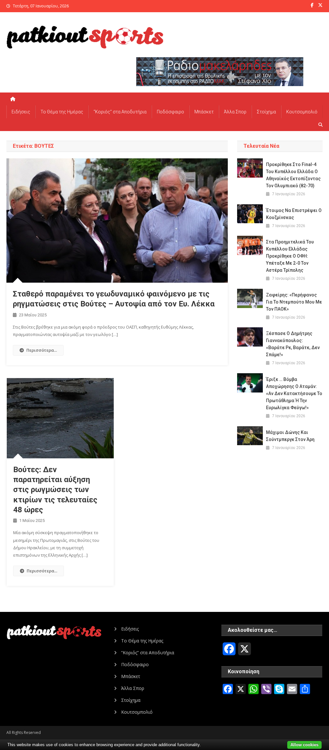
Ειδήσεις (21, 111)
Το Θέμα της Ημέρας (61, 111)
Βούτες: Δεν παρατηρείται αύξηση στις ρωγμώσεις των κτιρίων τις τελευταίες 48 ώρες (55, 489)
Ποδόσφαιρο (170, 111)
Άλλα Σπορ (235, 111)
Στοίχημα (266, 111)
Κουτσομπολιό (301, 111)
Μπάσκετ (204, 111)
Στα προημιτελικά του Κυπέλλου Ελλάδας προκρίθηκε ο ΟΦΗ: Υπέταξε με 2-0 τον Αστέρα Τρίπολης (290, 256)
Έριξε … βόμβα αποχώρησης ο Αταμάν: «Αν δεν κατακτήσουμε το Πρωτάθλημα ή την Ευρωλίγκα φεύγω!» (294, 393)
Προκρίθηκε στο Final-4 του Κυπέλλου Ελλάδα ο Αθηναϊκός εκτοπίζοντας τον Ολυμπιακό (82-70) (293, 175)
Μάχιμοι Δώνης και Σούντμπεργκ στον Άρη (290, 436)
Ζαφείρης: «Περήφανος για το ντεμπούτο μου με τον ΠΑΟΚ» (294, 302)
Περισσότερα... (41, 350)
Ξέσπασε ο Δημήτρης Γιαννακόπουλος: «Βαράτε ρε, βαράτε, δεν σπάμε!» (293, 344)
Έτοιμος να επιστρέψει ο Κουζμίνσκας (294, 214)
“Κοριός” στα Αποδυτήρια (120, 111)
